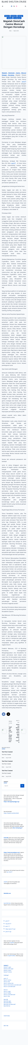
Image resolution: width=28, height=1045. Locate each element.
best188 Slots (7, 903)
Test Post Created (7, 752)
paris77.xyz (8, 931)
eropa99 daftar (11, 955)
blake (10, 30)
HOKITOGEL (7, 1016)
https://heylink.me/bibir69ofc (11, 813)
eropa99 (12, 942)
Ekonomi (7, 16)
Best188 (6, 999)
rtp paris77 (8, 923)
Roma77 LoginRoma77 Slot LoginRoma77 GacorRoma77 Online (8, 969)
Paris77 (6, 989)
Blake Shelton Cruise (14, 1)
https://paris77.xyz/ (10, 929)
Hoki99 (5, 882)
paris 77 (7, 926)
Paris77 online (7, 980)
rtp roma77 (9, 872)
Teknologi (9, 18)
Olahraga (20, 16)
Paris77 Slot (7, 981)
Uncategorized (17, 18)
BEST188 (6, 1025)
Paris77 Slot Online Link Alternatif (12, 985)
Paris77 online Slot (9, 983)
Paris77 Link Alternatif (9, 986)
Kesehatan (13, 16)
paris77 (24, 81)
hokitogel (6, 975)
